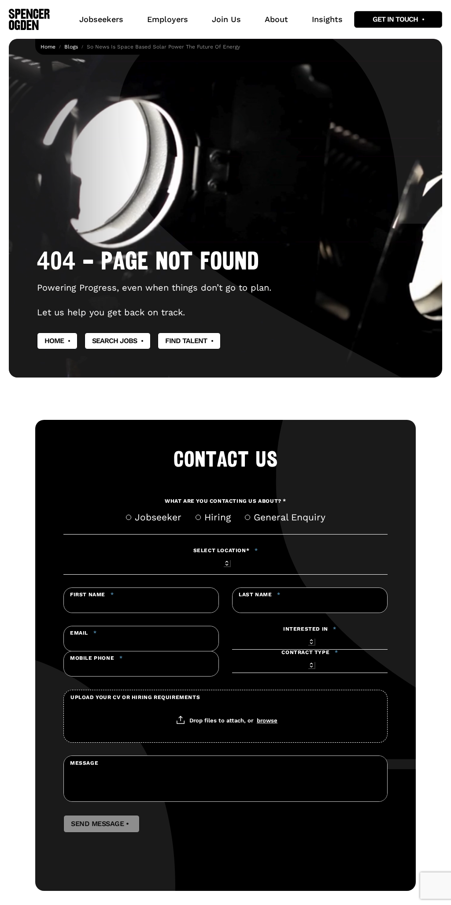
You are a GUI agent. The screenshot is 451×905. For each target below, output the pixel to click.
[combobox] (225, 562)
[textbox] (141, 600)
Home (48, 47)
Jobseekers (101, 19)
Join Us (226, 19)
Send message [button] (101, 824)
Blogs (71, 47)
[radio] (128, 517)
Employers (167, 19)
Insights (327, 19)
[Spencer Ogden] (29, 19)
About (276, 19)
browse (267, 720)
